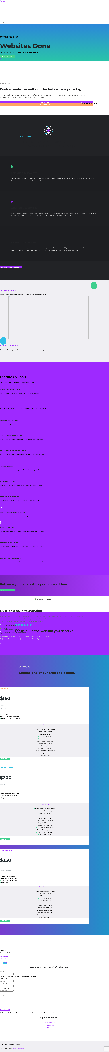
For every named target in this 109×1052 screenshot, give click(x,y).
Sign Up (4, 759)
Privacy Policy (50, 1027)
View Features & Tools (10, 267)
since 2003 (63, 619)
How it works (8, 7)
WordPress (11, 619)
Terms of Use (50, 1025)
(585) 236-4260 (4, 956)
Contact (6, 16)
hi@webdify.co (4, 959)
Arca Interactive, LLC (18, 1048)
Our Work (6, 14)
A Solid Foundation (9, 346)
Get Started (7, 19)
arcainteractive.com (65, 1012)
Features (6, 9)
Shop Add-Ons (6, 590)
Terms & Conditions (50, 1023)
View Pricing (45, 104)
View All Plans (7, 56)
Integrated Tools (8, 290)
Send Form (5, 1010)
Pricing (5, 12)
